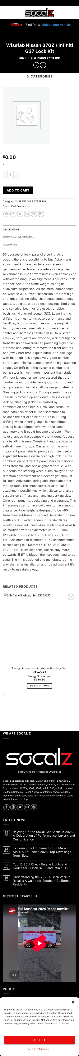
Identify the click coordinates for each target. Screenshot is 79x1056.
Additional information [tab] (19, 237)
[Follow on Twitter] (20, 807)
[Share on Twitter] (20, 214)
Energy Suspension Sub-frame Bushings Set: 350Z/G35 (39, 670)
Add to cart (18, 190)
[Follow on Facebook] (6, 807)
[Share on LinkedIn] (41, 214)
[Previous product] (43, 65)
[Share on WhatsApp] (6, 214)
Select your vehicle (56, 25)
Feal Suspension (20, 206)
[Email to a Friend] (27, 214)
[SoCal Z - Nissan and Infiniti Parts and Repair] (39, 12)
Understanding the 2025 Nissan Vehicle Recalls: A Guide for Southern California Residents (41, 880)
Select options (39, 685)
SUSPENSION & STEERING (45, 58)
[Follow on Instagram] (13, 807)
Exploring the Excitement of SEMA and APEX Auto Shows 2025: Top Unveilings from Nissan (42, 851)
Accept (39, 1040)
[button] (73, 1002)
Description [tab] (11, 229)
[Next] (15, 710)
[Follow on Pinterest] (34, 807)
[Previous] (4, 710)
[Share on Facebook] (13, 214)
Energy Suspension (39, 676)
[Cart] (73, 12)
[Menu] (5, 12)
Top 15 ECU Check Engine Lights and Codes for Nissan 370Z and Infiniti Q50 (41, 866)
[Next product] (36, 65)
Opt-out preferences (38, 1049)
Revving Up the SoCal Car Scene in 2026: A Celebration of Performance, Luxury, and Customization (44, 835)
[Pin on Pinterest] (34, 214)
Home (22, 58)
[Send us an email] (27, 807)
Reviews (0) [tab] (10, 245)
